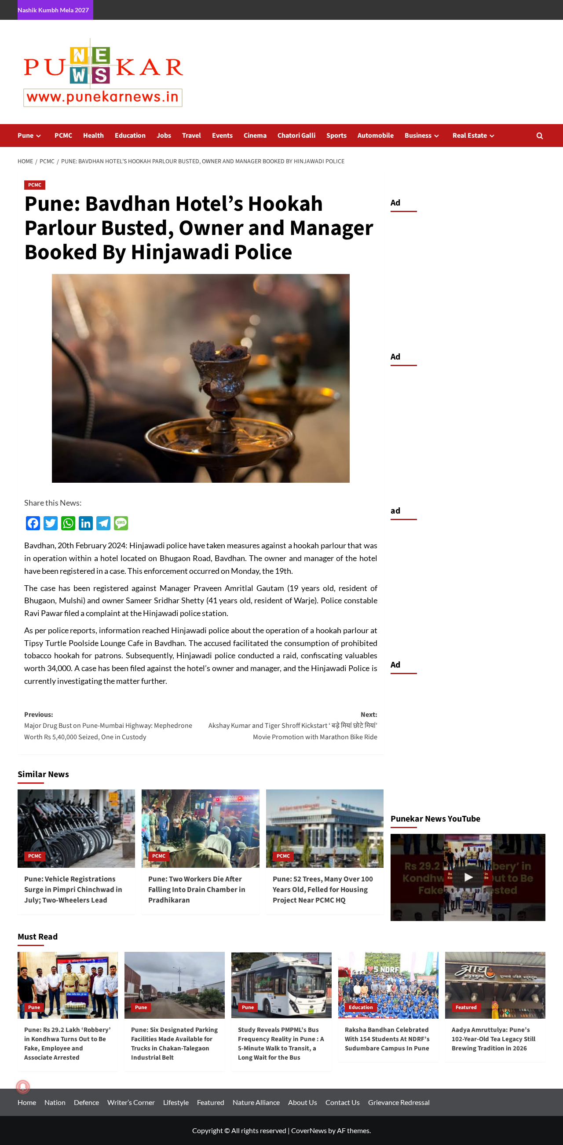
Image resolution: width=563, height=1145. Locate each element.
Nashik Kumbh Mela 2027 (53, 10)
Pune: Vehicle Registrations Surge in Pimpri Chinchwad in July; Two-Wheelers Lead (73, 890)
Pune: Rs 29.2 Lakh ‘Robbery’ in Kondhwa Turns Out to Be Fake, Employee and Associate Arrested (67, 1043)
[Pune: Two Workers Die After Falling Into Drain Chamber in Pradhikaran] (200, 828)
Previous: (108, 726)
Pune (25, 135)
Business (418, 135)
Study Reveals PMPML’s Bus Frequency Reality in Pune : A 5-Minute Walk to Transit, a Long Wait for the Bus (281, 1043)
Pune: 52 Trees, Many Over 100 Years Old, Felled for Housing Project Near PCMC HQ (323, 890)
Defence (86, 1102)
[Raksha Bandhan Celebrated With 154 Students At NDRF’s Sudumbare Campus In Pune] (388, 985)
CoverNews (309, 1130)
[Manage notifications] (23, 1087)
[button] (539, 135)
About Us (302, 1102)
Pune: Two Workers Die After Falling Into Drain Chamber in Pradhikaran (196, 890)
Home (27, 1102)
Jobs (164, 135)
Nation (55, 1102)
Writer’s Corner (131, 1102)
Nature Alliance (256, 1102)
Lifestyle (176, 1102)
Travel (191, 135)
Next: (292, 726)
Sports (336, 135)
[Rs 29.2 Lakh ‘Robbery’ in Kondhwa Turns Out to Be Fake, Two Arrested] (468, 877)
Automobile (376, 135)
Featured (466, 1007)
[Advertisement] (468, 279)
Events (222, 135)
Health (93, 135)
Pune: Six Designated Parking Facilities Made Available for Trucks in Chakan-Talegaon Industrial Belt (174, 1043)
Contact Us (342, 1102)
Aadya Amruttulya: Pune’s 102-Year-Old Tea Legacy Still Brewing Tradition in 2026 (493, 1039)
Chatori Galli (296, 135)
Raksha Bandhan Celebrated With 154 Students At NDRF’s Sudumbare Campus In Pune (387, 1039)
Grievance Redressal (399, 1102)
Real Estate (470, 135)
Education (130, 135)
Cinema (255, 135)
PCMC (63, 135)
